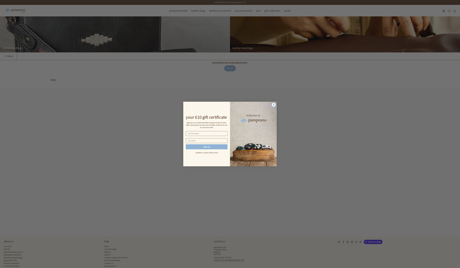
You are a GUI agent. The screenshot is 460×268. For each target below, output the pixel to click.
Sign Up (206, 147)
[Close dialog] (274, 105)
